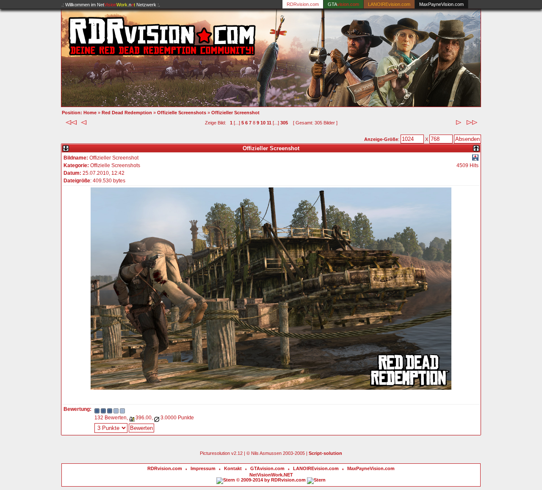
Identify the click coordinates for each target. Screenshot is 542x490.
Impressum (203, 468)
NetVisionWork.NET (271, 474)
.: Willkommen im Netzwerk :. (110, 4)
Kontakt (233, 468)
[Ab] (66, 146)
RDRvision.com (164, 468)
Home (90, 112)
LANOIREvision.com (316, 468)
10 (262, 122)
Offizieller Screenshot (235, 112)
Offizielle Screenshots (181, 112)
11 (269, 122)
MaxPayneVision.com (441, 4)
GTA (343, 4)
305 (284, 122)
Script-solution (325, 453)
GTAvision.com (267, 468)
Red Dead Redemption (127, 112)
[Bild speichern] (475, 159)
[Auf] (476, 146)
